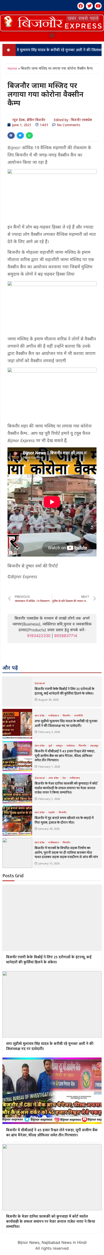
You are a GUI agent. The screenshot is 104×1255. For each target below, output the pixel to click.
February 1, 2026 (49, 766)
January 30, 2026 (48, 828)
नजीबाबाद (53, 715)
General (40, 683)
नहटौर (52, 812)
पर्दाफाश (71, 745)
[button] (52, 23)
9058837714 (65, 635)
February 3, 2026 (49, 731)
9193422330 (39, 635)
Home (12, 68)
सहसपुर (94, 745)
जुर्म (50, 745)
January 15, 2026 (48, 863)
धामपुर (60, 745)
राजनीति (78, 715)
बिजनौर (67, 715)
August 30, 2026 (48, 699)
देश (64, 778)
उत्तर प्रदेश (40, 715)
